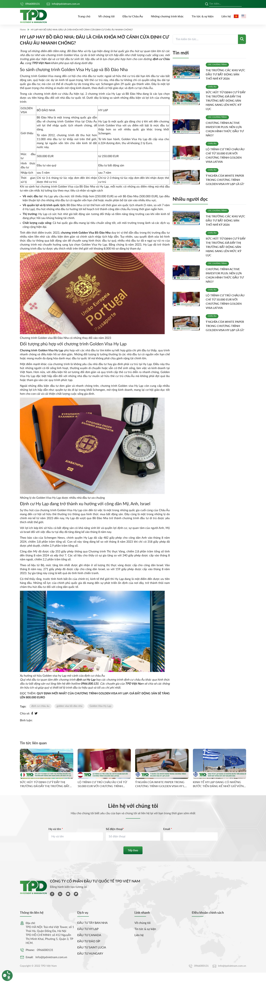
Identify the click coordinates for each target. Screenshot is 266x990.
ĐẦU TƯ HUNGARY (90, 953)
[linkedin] (60, 894)
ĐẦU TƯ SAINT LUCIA (91, 947)
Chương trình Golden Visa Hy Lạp (41, 350)
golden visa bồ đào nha (69, 706)
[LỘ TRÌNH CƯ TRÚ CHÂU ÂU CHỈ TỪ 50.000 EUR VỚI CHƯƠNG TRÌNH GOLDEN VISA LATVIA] (188, 153)
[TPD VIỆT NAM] (33, 16)
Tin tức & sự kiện (203, 16)
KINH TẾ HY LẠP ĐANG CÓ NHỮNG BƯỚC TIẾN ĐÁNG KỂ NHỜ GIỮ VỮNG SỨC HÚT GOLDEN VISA (219, 784)
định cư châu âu (40, 706)
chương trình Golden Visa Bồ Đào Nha (86, 232)
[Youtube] (68, 894)
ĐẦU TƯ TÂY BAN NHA (92, 922)
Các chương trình (217, 64)
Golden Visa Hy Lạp (100, 706)
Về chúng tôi (106, 16)
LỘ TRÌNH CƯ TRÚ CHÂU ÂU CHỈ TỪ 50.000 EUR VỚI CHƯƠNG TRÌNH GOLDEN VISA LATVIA (102, 784)
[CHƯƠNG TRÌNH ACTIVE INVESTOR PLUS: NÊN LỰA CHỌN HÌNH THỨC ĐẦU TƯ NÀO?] (188, 126)
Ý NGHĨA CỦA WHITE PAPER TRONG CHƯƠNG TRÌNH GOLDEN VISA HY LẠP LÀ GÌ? (225, 180)
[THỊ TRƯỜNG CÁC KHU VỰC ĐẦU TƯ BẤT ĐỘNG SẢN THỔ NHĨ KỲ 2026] (188, 72)
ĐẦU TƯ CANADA (89, 935)
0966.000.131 (89, 683)
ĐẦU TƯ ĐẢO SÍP (88, 941)
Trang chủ (84, 16)
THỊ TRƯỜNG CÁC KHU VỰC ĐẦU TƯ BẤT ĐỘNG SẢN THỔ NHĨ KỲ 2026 (225, 74)
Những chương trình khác (167, 16)
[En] (243, 16)
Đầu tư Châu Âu (133, 16)
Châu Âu (212, 87)
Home (23, 29)
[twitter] (76, 894)
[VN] (236, 16)
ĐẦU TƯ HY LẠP (88, 929)
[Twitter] (36, 713)
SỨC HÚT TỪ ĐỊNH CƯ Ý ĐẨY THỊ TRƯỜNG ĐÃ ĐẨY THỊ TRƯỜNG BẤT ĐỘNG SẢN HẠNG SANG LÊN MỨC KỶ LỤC (225, 100)
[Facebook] (32, 713)
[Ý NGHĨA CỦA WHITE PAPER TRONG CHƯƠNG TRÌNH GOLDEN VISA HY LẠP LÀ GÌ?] (188, 177)
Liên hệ (226, 16)
